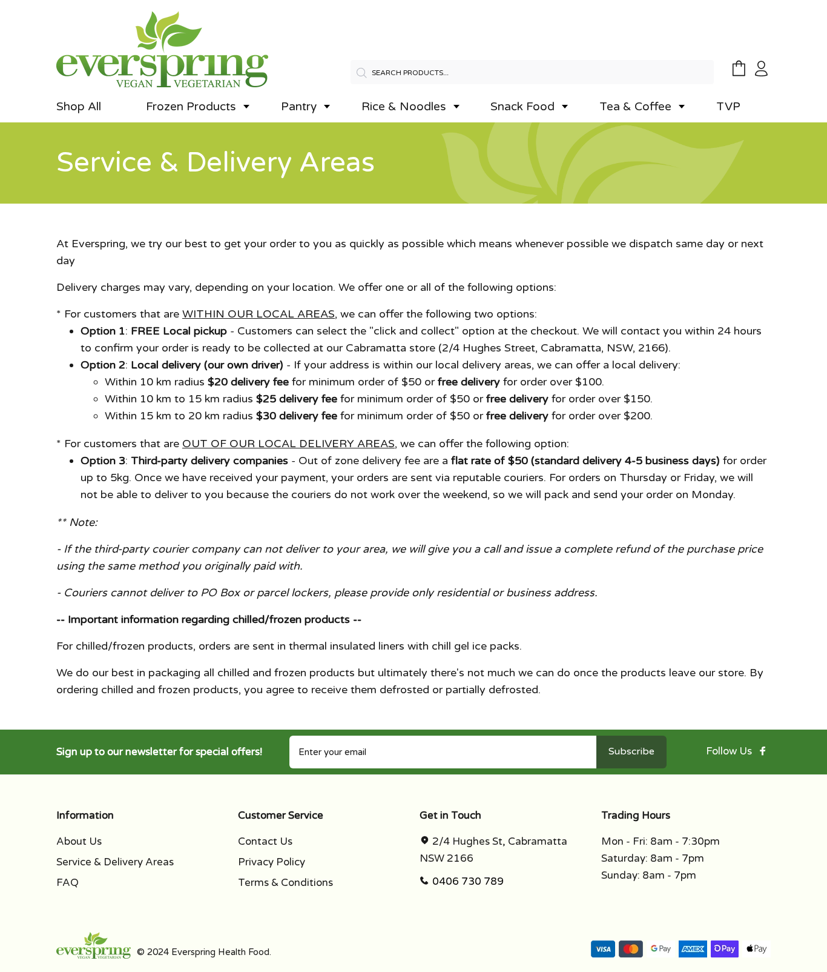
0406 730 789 (468, 881)
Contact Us (265, 841)
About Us (79, 841)
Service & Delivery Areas (115, 862)
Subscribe (631, 751)
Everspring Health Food (220, 952)
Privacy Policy (271, 862)
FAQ (67, 882)
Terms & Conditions (285, 882)
